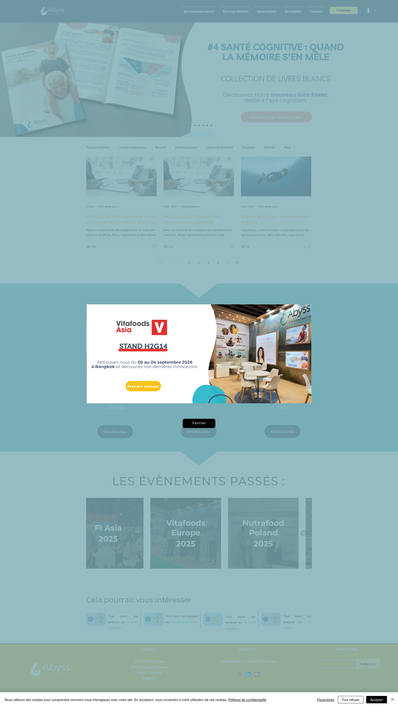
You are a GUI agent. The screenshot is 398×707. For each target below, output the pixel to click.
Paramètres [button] (325, 699)
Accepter (376, 699)
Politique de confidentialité (247, 699)
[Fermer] (392, 699)
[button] (199, 423)
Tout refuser (351, 699)
